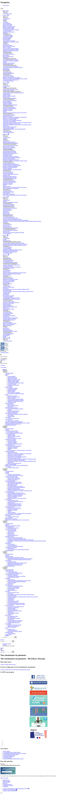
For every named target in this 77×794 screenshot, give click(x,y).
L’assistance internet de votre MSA (9, 318)
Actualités (5, 19)
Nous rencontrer (6, 316)
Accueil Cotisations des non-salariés (10, 100)
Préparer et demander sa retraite (9, 46)
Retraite (6, 394)
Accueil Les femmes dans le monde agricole (11, 264)
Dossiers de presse (6, 329)
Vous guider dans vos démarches (9, 65)
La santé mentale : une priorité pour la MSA (11, 297)
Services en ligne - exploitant (8, 90)
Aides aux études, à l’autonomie (9, 40)
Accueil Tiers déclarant (7, 224)
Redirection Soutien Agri (7, 116)
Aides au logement (6, 39)
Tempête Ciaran (6, 125)
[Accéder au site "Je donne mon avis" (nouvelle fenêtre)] (38, 738)
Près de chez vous (6, 271)
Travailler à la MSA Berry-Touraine (9, 323)
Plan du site (5, 783)
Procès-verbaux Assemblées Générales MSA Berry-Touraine (14, 245)
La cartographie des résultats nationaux (10, 262)
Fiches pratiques (6, 68)
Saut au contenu (6, 5)
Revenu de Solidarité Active (8, 56)
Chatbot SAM (5, 310)
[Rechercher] (15, 637)
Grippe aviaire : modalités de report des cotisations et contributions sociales (17, 124)
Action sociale (5, 275)
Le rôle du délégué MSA (7, 261)
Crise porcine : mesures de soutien (9, 121)
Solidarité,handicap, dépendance (9, 58)
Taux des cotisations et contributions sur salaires (12, 165)
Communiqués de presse (7, 330)
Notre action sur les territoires (8, 281)
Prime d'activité (6, 55)
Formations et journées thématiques (9, 108)
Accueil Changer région (7, 340)
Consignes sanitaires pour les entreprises (10, 143)
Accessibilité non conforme (8, 785)
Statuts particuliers (6, 69)
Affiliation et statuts (6, 94)
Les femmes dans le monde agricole (9, 263)
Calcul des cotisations (7, 101)
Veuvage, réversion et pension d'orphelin (10, 48)
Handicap (5, 61)
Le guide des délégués (7, 248)
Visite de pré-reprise (6, 186)
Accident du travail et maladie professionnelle (11, 157)
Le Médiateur (5, 786)
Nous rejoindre (6, 321)
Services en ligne (6, 213)
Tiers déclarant (6, 223)
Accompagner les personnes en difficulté (10, 60)
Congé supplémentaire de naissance (9, 178)
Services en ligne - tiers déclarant (9, 147)
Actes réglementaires (7, 334)
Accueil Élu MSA (6, 238)
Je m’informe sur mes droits (8, 80)
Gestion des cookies (6, 781)
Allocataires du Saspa (7, 51)
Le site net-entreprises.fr (7, 226)
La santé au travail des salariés (8, 31)
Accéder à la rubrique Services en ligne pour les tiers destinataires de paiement (15, 669)
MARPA (4, 336)
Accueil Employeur (6, 137)
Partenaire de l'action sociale (8, 206)
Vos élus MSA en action (7, 252)
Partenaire (5, 644)
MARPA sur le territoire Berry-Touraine (10, 50)
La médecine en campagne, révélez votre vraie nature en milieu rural (16, 220)
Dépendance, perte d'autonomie (9, 62)
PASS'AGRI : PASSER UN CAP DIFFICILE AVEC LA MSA (15, 78)
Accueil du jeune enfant (7, 37)
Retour (6, 12)
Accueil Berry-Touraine (7, 13)
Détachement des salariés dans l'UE (9, 176)
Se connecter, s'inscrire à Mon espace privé (11, 302)
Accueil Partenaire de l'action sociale (10, 208)
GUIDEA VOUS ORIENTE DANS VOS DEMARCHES (14, 129)
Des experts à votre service (8, 109)
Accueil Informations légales (8, 333)
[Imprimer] (1, 649)
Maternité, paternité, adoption (8, 27)
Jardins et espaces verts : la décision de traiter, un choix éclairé (14, 112)
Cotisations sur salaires (9, 491)
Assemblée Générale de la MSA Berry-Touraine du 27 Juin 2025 (15, 244)
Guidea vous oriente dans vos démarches (10, 188)
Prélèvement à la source (7, 155)
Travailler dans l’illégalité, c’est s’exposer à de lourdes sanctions (15, 160)
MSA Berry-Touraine (7, 643)
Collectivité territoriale (7, 203)
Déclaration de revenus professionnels (10, 104)
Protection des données (7, 784)
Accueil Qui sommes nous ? (8, 278)
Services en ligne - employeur (8, 146)
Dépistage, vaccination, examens (9, 26)
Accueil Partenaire (6, 200)
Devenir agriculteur (6, 93)
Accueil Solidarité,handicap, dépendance (10, 59)
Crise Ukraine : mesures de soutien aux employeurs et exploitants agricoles (17, 122)
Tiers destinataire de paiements (9, 229)
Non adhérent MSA (6, 314)
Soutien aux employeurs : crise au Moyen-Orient (12, 169)
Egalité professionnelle (7, 325)
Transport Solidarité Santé (8, 64)
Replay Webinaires (6, 192)
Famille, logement (6, 34)
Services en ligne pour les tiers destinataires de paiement (13, 232)
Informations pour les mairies (8, 205)
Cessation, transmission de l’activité (9, 98)
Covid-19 (5, 139)
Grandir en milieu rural (7, 210)
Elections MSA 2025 (7, 259)
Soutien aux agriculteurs (7, 113)
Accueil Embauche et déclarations (9, 151)
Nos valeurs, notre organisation (9, 280)
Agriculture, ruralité (6, 292)
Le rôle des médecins (7, 233)
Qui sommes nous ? (7, 277)
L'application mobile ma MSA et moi (10, 306)
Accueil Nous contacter (7, 72)
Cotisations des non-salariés (8, 99)
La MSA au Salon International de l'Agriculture (12, 273)
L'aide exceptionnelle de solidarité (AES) (10, 79)
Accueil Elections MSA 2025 (8, 260)
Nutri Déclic (5, 32)
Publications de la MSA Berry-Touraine (10, 250)
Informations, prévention (7, 110)
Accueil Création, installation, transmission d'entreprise (13, 92)
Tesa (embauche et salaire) (8, 154)
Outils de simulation (6, 304)
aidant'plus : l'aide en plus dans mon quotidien (11, 77)
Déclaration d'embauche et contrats (9, 152)
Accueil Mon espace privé (8, 75)
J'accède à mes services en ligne (9, 88)
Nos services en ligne (7, 300)
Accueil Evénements (7, 270)
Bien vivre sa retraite (7, 47)
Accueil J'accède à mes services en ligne (10, 89)
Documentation (6, 246)
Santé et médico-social (7, 290)
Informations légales (7, 332)
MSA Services (5, 288)
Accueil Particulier (6, 18)
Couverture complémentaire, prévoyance (10, 174)
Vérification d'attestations (7, 148)
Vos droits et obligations (7, 103)
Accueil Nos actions (7, 285)
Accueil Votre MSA (6, 257)
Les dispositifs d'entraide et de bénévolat (10, 156)
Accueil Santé (5, 22)
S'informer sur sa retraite (7, 45)
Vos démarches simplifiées (8, 296)
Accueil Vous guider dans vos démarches (10, 66)
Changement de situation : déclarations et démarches (13, 67)
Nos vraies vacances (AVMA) (8, 295)
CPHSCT (5, 111)
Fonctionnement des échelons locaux (10, 251)
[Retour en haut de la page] (1, 793)
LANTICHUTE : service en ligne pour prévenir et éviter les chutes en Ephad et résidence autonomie (22, 221)
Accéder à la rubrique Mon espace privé (8, 664)
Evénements (5, 269)
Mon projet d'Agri (6, 97)
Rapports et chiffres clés (7, 283)
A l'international (6, 293)
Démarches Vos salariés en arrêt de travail (11, 159)
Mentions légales (6, 780)
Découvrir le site (3, 777)
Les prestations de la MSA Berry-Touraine (11, 29)
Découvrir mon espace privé (8, 303)
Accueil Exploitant (6, 85)
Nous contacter (6, 70)
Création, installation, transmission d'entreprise (11, 91)
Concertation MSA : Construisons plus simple (11, 298)
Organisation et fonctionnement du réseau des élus (12, 249)
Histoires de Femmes (7, 274)
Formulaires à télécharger (7, 305)
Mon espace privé (6, 74)
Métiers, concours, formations (8, 324)
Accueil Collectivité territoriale (8, 204)
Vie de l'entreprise (6, 170)
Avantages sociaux (6, 175)
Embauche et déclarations (8, 149)
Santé (4, 20)
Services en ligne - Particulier (8, 76)
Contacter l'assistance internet (8, 73)
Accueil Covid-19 (6, 140)
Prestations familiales (7, 38)
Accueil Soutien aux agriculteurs (9, 114)
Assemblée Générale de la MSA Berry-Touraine (11, 241)
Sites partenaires (6, 294)
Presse (4, 326)
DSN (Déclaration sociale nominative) (10, 153)
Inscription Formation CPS (8, 214)
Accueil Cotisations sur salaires (9, 163)
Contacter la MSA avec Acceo (8, 319)
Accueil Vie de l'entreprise (8, 172)
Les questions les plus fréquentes (9, 315)
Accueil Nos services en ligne (8, 301)
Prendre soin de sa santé (7, 25)
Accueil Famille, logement (8, 35)
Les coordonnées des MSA (8, 313)
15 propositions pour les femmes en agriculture (12, 266)
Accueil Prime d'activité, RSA (8, 54)
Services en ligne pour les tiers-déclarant (10, 227)
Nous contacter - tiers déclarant (9, 194)
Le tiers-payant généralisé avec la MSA (10, 218)
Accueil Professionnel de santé (8, 216)
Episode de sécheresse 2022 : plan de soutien (11, 123)
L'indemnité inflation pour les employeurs (11, 164)
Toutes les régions (6, 782)
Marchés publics (6, 335)
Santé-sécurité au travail (7, 106)
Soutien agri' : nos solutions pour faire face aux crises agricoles (15, 117)
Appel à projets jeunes (7, 209)
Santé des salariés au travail (8, 173)
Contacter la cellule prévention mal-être (10, 317)
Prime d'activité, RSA (7, 52)
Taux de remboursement (7, 24)
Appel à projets (6, 211)
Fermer (5, 371)
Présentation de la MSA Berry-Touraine (10, 279)
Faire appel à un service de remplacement (11, 118)
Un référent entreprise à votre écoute (10, 177)
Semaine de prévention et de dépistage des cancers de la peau (14, 272)
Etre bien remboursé (7, 23)
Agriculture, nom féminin (8, 265)
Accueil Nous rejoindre (7, 322)
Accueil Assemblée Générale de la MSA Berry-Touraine (13, 243)
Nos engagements (6, 282)
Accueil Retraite (6, 44)
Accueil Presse (5, 327)
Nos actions (5, 284)
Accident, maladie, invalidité (8, 28)
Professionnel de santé (7, 215)
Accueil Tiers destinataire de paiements (10, 230)
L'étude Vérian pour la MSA (8, 268)
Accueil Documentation (7, 247)
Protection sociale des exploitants (9, 95)
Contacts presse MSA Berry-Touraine (10, 331)
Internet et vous (6, 307)
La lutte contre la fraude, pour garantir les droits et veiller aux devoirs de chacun (18, 291)
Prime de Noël (5, 57)
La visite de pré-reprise (7, 30)
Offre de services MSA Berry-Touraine (10, 202)
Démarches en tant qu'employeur (9, 141)
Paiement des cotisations (7, 102)
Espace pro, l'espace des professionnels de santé (12, 219)
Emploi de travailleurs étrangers (9, 158)
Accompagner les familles (8, 36)
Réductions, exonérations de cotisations (10, 166)
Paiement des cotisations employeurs (10, 167)
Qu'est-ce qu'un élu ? (7, 240)
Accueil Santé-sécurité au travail (9, 107)
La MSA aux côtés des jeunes (8, 287)
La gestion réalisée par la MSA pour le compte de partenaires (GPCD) (16, 289)
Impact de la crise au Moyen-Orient (9, 126)
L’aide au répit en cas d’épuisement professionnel (12, 120)
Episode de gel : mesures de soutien (9, 119)
